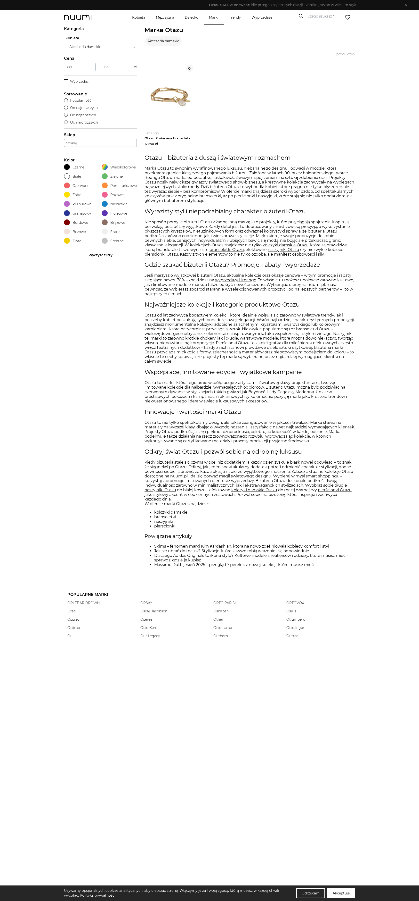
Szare (115, 232)
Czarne (78, 167)
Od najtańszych (83, 115)
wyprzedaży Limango (235, 280)
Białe (77, 176)
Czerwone (81, 186)
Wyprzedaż (79, 81)
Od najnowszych (84, 108)
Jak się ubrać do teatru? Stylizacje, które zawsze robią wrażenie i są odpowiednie (231, 551)
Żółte (77, 195)
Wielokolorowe (123, 167)
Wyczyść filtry (101, 255)
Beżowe (79, 232)
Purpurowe (82, 204)
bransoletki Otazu (227, 249)
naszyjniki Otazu (283, 249)
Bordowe (80, 222)
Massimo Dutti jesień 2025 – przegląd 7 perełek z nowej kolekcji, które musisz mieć (234, 564)
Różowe (117, 195)
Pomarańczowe (123, 186)
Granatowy (82, 213)
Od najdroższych (84, 122)
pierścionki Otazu (161, 254)
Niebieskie (119, 204)
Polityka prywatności (97, 895)
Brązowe (117, 222)
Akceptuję (341, 893)
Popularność (80, 100)
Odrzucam (311, 893)
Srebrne (117, 241)
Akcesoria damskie (163, 41)
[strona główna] (86, 17)
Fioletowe (118, 213)
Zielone (116, 176)
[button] (206, 5)
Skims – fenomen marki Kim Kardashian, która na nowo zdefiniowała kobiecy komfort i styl (241, 546)
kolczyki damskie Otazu (285, 245)
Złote (77, 241)
